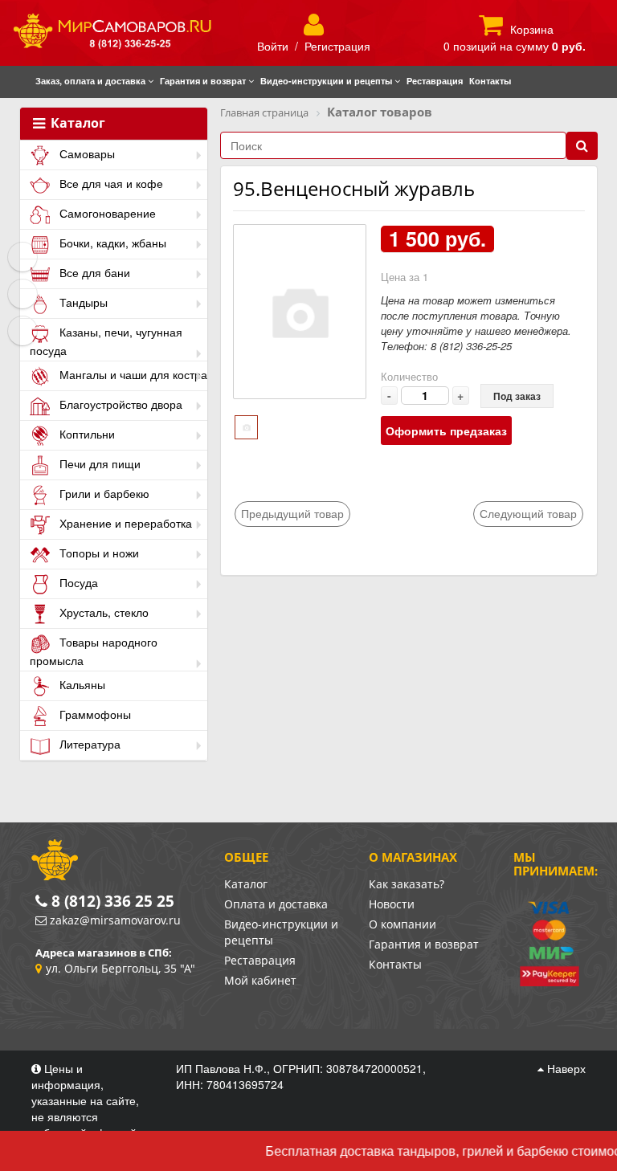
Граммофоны (93, 714)
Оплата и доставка (276, 904)
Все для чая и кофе (109, 183)
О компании (402, 924)
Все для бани (93, 272)
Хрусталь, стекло (102, 612)
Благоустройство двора (119, 404)
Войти (272, 46)
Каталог (76, 123)
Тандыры (82, 302)
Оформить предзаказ (446, 430)
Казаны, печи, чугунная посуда (106, 341)
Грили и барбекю (102, 493)
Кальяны (80, 684)
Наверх (565, 1068)
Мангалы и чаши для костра (131, 374)
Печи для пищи (98, 463)
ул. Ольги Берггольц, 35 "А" (120, 968)
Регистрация (337, 46)
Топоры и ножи (97, 553)
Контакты (395, 964)
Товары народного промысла (93, 651)
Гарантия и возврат (424, 944)
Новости (392, 904)
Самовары (85, 153)
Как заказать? (406, 884)
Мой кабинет (260, 980)
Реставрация (260, 960)
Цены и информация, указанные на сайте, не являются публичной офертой (85, 1100)
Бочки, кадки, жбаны (111, 243)
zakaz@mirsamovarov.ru (115, 920)
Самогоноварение (106, 213)
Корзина (532, 29)
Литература (88, 744)
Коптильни (85, 434)
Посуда (77, 582)
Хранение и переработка (124, 523)
